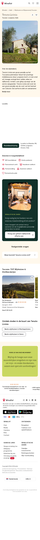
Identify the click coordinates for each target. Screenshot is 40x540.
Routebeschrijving (10, 146)
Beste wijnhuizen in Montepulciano (16, 328)
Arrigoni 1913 (7, 304)
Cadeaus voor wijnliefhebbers (26, 428)
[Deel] (32, 14)
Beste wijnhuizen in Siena (13, 333)
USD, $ (27, 478)
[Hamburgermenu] (37, 3)
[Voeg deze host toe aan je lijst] (36, 14)
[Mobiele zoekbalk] (29, 3)
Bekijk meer (6, 92)
